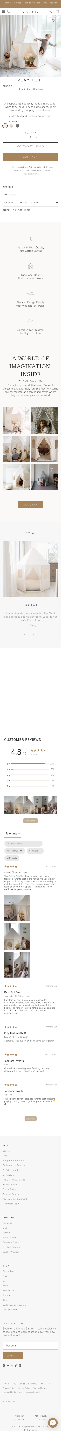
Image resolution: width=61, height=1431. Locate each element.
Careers (6, 1232)
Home (5, 1285)
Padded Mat (15, 116)
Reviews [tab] (13, 834)
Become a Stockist (12, 1242)
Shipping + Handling (14, 1160)
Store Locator (9, 1237)
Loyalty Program (11, 1252)
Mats (5, 1281)
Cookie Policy (9, 1189)
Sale (5, 1300)
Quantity (30, 133)
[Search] (10, 11)
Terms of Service (11, 1194)
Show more (30, 1119)
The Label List (10, 1309)
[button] (53, 20)
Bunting (32, 116)
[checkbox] (11, 858)
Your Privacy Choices (41, 1417)
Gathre (12, 1401)
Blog (5, 1228)
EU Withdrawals (11, 1170)
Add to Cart (30, 504)
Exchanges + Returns (14, 1165)
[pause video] (51, 703)
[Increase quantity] (36, 137)
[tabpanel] (30, 982)
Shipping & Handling (28, 1384)
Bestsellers (8, 1271)
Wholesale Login (11, 1203)
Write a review (30, 820)
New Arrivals (9, 1290)
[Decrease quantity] (24, 137)
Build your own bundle (14, 1305)
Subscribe (13, 1355)
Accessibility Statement (15, 1199)
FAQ (5, 1155)
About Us (7, 1223)
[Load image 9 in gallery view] (30, 46)
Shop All (7, 1295)
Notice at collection (19, 1417)
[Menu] (3, 11)
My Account (9, 1175)
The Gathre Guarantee (14, 1180)
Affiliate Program (11, 1247)
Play (5, 1276)
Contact (7, 1151)
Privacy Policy (10, 1184)
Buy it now (30, 157)
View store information (32, 174)
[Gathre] (30, 11)
